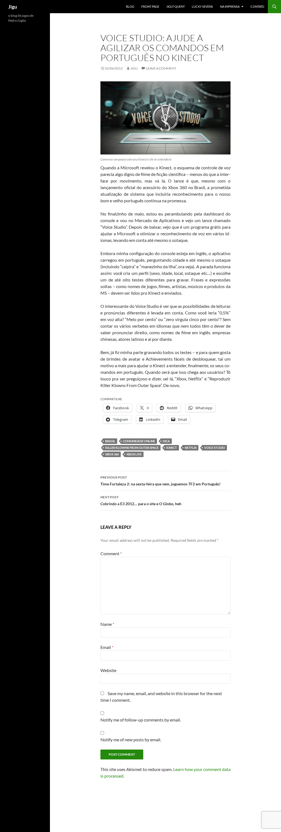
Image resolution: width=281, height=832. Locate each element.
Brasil (110, 441)
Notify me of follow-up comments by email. (140, 719)
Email (106, 647)
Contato (257, 6)
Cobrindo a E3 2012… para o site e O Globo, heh (140, 500)
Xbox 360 (112, 454)
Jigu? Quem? (175, 6)
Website (108, 670)
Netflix (190, 447)
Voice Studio (214, 447)
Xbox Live (134, 454)
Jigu (12, 7)
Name (107, 624)
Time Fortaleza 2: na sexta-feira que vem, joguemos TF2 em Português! (160, 480)
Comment (111, 553)
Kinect (171, 447)
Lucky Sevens (202, 6)
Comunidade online (139, 441)
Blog (130, 6)
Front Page (150, 6)
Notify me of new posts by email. (130, 739)
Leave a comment (161, 68)
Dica (166, 441)
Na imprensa (230, 6)
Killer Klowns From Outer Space (132, 447)
